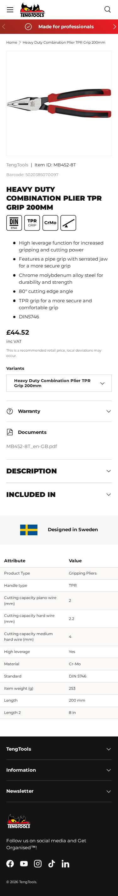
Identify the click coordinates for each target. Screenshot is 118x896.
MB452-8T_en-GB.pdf (31, 446)
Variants (15, 368)
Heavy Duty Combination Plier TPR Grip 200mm (64, 42)
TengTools (17, 165)
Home (11, 42)
